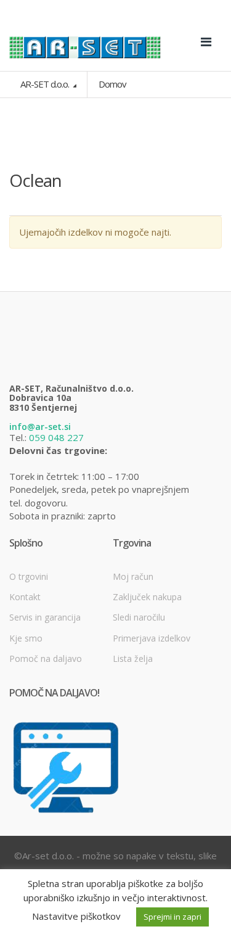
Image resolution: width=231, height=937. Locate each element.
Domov (112, 84)
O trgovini (28, 576)
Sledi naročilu (139, 617)
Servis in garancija (45, 617)
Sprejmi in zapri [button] (172, 916)
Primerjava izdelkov (151, 638)
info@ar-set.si (40, 426)
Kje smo (26, 638)
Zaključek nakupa (147, 597)
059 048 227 (56, 437)
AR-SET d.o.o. (45, 84)
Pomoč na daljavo (45, 658)
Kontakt (25, 597)
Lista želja (133, 658)
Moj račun (133, 576)
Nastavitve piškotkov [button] (76, 916)
